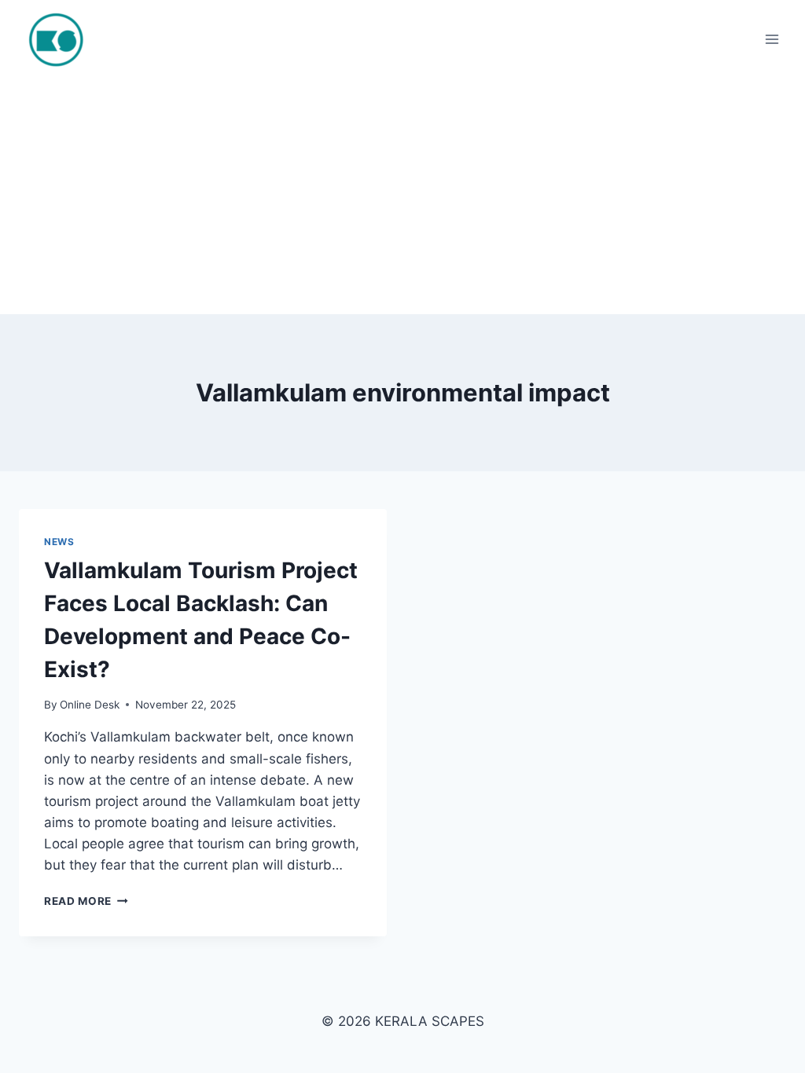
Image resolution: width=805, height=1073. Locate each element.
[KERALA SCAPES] (65, 39)
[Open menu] (771, 39)
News (59, 541)
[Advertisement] (402, 196)
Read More (86, 901)
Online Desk (89, 704)
